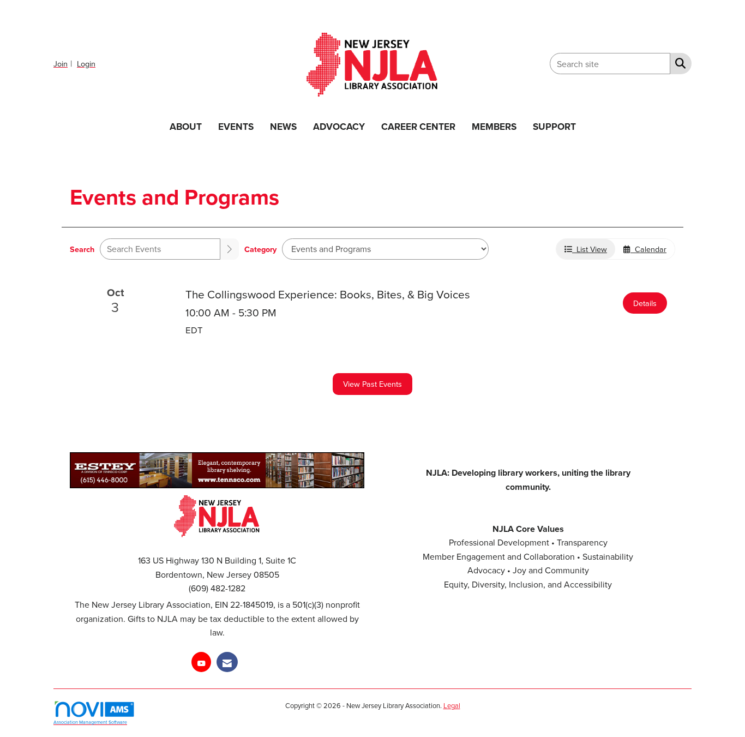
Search (82, 249)
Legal (451, 705)
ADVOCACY (339, 126)
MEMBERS (494, 126)
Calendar (648, 249)
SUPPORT (554, 126)
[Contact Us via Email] (227, 662)
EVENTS (236, 126)
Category (260, 249)
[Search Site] (678, 63)
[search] (229, 249)
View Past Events (372, 384)
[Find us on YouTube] (201, 662)
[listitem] (64, 63)
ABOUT (186, 126)
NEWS (283, 126)
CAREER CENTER (418, 126)
